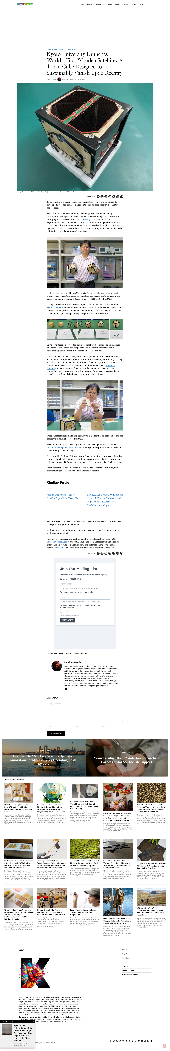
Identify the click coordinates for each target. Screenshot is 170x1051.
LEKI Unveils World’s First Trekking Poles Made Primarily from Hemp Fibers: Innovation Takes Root (150, 911)
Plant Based (52, 49)
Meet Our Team (128, 970)
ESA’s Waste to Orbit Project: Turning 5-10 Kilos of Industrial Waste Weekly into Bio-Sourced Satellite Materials (117, 864)
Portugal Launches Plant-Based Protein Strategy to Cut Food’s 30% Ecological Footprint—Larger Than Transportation (117, 817)
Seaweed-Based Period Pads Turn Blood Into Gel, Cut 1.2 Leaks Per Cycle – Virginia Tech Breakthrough (84, 805)
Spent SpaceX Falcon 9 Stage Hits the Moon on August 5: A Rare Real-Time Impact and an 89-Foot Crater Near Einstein (23, 1033)
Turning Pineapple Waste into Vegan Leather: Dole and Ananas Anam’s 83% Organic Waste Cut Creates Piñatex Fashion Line (51, 864)
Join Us (124, 954)
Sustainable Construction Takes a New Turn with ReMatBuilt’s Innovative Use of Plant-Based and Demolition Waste (18, 864)
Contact (125, 962)
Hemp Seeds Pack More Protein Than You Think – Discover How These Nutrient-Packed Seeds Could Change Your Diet (151, 808)
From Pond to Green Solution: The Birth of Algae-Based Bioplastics (83, 912)
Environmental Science (59, 653)
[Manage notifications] (164, 1046)
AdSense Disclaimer (130, 974)
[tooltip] (98, 196)
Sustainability (71, 49)
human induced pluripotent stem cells (65, 447)
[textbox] (51, 1009)
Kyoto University (82, 219)
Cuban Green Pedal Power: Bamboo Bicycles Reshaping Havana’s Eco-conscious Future (51, 912)
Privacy (125, 966)
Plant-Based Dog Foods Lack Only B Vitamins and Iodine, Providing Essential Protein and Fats (18, 808)
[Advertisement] (85, 26)
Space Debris (81, 653)
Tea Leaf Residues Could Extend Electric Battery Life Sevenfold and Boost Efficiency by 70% (84, 863)
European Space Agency (58, 542)
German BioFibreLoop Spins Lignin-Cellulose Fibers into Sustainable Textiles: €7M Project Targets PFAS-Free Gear (51, 808)
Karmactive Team (50, 1042)
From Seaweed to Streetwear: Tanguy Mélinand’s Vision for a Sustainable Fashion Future (117, 920)
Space (61, 49)
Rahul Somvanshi (67, 79)
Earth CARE (59, 547)
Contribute (126, 958)
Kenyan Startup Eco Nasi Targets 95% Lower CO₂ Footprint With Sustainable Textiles (151, 865)
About (124, 950)
